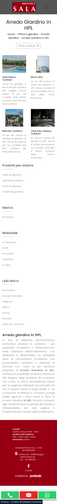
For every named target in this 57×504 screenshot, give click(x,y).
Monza (6, 312)
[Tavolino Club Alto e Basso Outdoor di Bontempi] (43, 118)
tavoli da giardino (11, 186)
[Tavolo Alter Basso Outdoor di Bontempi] (14, 64)
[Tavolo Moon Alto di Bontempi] (43, 64)
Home (11, 34)
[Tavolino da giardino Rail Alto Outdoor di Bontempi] (14, 118)
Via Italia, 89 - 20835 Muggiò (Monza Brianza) (30, 455)
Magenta (7, 301)
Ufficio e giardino (28, 34)
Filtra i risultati (27, 46)
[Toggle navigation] (47, 7)
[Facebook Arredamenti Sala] (28, 466)
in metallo (7, 253)
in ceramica (9, 242)
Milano (6, 307)
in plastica (8, 259)
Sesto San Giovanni (13, 324)
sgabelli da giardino (13, 180)
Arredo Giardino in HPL (35, 38)
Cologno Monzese (12, 295)
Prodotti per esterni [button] (17, 165)
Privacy (5, 501)
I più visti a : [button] (11, 281)
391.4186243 (30, 459)
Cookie (15, 501)
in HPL (5, 248)
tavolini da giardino (12, 191)
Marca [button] (7, 207)
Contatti (28, 470)
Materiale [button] (10, 233)
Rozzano (7, 318)
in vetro (6, 265)
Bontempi (7, 217)
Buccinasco (8, 290)
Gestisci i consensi (32, 501)
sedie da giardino (11, 174)
